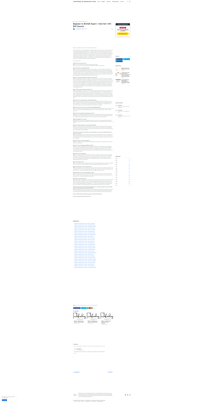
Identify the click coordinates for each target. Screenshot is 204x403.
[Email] (92, 308)
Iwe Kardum (79, 348)
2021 (123, 168)
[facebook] (119, 59)
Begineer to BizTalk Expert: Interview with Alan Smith (84, 236)
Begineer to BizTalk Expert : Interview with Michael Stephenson (85, 252)
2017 (123, 175)
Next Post (110, 372)
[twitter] (126, 59)
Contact (82, 401)
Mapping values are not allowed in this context (125, 69)
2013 (123, 183)
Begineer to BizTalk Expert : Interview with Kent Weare (84, 254)
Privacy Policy (88, 401)
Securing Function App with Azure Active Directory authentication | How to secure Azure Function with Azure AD (125, 74)
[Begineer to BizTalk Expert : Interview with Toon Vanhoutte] (107, 316)
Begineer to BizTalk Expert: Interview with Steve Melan (79, 322)
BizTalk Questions (100, 401)
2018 (123, 173)
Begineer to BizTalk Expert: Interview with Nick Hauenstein (85, 237)
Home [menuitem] (98, 1)
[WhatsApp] (88, 308)
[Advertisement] (102, 12)
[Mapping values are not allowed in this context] (118, 69)
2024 (123, 162)
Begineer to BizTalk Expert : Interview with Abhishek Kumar (85, 232)
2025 (123, 160)
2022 (123, 166)
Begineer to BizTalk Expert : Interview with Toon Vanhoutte (85, 223)
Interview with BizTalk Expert (92, 305)
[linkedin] (119, 61)
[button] (128, 2)
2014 (123, 181)
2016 (123, 177)
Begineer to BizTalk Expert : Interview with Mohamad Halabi (85, 247)
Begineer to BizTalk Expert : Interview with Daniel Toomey (85, 246)
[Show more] (94, 308)
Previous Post (77, 372)
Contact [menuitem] (121, 1)
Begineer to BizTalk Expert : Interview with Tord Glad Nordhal (85, 267)
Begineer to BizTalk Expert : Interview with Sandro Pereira (85, 265)
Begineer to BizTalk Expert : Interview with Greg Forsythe (84, 241)
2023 (123, 164)
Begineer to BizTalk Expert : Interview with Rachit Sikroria (85, 231)
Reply (75, 353)
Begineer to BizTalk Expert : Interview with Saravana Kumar (85, 257)
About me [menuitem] (109, 1)
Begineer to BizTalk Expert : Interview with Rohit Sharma (84, 264)
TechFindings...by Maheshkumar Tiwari (84, 1)
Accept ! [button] (4, 400)
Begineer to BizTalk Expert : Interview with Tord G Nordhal (85, 229)
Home (74, 21)
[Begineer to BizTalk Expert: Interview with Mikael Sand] (93, 316)
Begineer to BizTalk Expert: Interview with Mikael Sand (92, 322)
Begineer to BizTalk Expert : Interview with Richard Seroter (85, 249)
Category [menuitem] (103, 1)
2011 (123, 185)
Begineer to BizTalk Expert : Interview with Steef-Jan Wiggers (85, 260)
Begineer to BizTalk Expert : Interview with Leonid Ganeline (85, 262)
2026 (123, 158)
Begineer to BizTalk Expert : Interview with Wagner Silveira (85, 224)
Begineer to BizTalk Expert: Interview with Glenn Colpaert (85, 239)
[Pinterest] (90, 308)
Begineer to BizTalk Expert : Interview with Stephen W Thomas (85, 259)
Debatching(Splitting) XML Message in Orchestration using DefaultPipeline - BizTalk (125, 81)
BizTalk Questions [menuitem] (115, 1)
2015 (123, 179)
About (79, 401)
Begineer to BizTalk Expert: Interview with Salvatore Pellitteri (85, 234)
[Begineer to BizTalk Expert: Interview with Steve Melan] (79, 316)
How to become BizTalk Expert (81, 21)
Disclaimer (94, 401)
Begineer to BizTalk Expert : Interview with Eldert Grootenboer (85, 226)
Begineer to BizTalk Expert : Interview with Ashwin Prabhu (85, 244)
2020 (123, 170)
